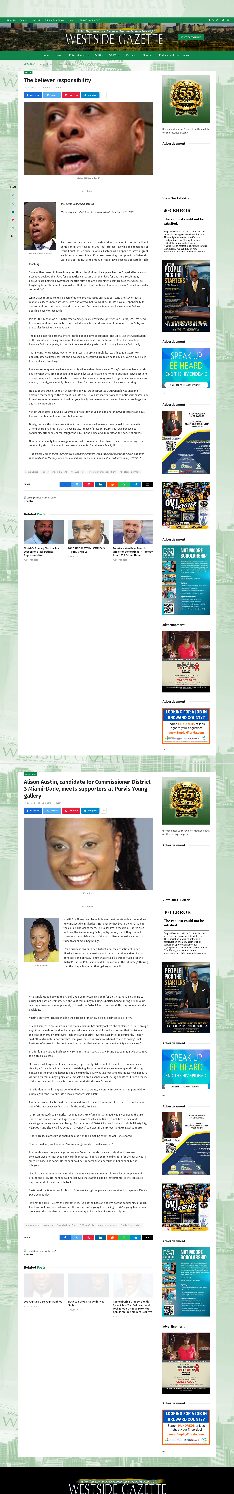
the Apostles (78, 472)
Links (70, 20)
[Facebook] (13, 195)
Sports (147, 55)
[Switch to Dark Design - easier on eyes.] (223, 20)
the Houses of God (130, 472)
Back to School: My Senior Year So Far (86, 1303)
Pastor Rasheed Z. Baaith (54, 472)
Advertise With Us (191, 37)
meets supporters (107, 1225)
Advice (28, 72)
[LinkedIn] (13, 211)
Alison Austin (32, 1225)
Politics (99, 55)
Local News (30, 774)
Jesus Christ (31, 472)
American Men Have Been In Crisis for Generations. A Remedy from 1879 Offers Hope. (133, 552)
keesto (28, 501)
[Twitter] (13, 203)
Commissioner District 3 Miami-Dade (75, 1225)
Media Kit (36, 20)
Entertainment (77, 55)
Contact (24, 20)
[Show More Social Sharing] (103, 95)
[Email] (13, 236)
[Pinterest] (13, 220)
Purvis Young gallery (131, 1225)
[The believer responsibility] (88, 138)
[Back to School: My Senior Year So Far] (88, 1285)
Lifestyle (130, 55)
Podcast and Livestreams (174, 55)
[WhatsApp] (13, 228)
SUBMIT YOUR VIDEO (90, 20)
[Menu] (26, 37)
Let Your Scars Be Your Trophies (43, 1301)
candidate (48, 1225)
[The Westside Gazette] (114, 37)
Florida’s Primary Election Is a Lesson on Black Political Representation (42, 552)
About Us (11, 20)
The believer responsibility (103, 472)
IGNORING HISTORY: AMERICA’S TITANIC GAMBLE (86, 550)
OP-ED (113, 55)
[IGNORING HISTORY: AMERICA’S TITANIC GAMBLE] (88, 532)
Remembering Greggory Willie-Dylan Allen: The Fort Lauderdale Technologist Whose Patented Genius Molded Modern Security (132, 1307)
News (58, 55)
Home (46, 55)
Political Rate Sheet (54, 20)
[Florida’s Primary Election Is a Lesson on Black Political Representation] (44, 532)
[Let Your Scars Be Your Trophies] (44, 1285)
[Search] (228, 20)
